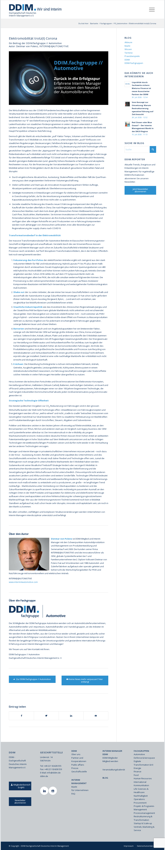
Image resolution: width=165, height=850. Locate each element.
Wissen (128, 49)
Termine (129, 52)
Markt (127, 45)
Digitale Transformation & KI (143, 763)
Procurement (140, 802)
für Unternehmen (79, 790)
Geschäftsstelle (79, 771)
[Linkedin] (45, 790)
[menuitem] (152, 9)
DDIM (127, 59)
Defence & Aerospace (144, 757)
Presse (74, 768)
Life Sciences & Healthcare (141, 790)
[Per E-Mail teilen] (95, 715)
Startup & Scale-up (143, 823)
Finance (137, 771)
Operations (139, 799)
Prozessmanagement (144, 813)
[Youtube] (53, 790)
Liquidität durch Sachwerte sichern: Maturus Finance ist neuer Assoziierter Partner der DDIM (141, 88)
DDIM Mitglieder (110, 757)
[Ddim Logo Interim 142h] (35, 9)
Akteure (128, 42)
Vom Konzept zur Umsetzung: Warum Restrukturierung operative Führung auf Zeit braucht (142, 108)
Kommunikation (141, 785)
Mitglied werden (110, 761)
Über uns (75, 754)
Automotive (139, 754)
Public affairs (77, 764)
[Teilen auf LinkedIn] (71, 715)
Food (136, 775)
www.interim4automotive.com (23, 582)
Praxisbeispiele (132, 56)
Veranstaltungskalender (113, 769)
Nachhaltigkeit (141, 795)
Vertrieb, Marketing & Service (144, 828)
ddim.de (44, 776)
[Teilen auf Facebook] (21, 715)
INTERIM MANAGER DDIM (112, 752)
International (140, 782)
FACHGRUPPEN (141, 750)
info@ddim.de (54, 772)
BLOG (105, 777)
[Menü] (152, 9)
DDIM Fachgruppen (134, 63)
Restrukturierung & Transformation (143, 818)
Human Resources (143, 778)
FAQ (73, 793)
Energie (137, 768)
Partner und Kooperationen (78, 759)
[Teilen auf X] (46, 715)
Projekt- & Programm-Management (144, 808)
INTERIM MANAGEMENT (79, 781)
